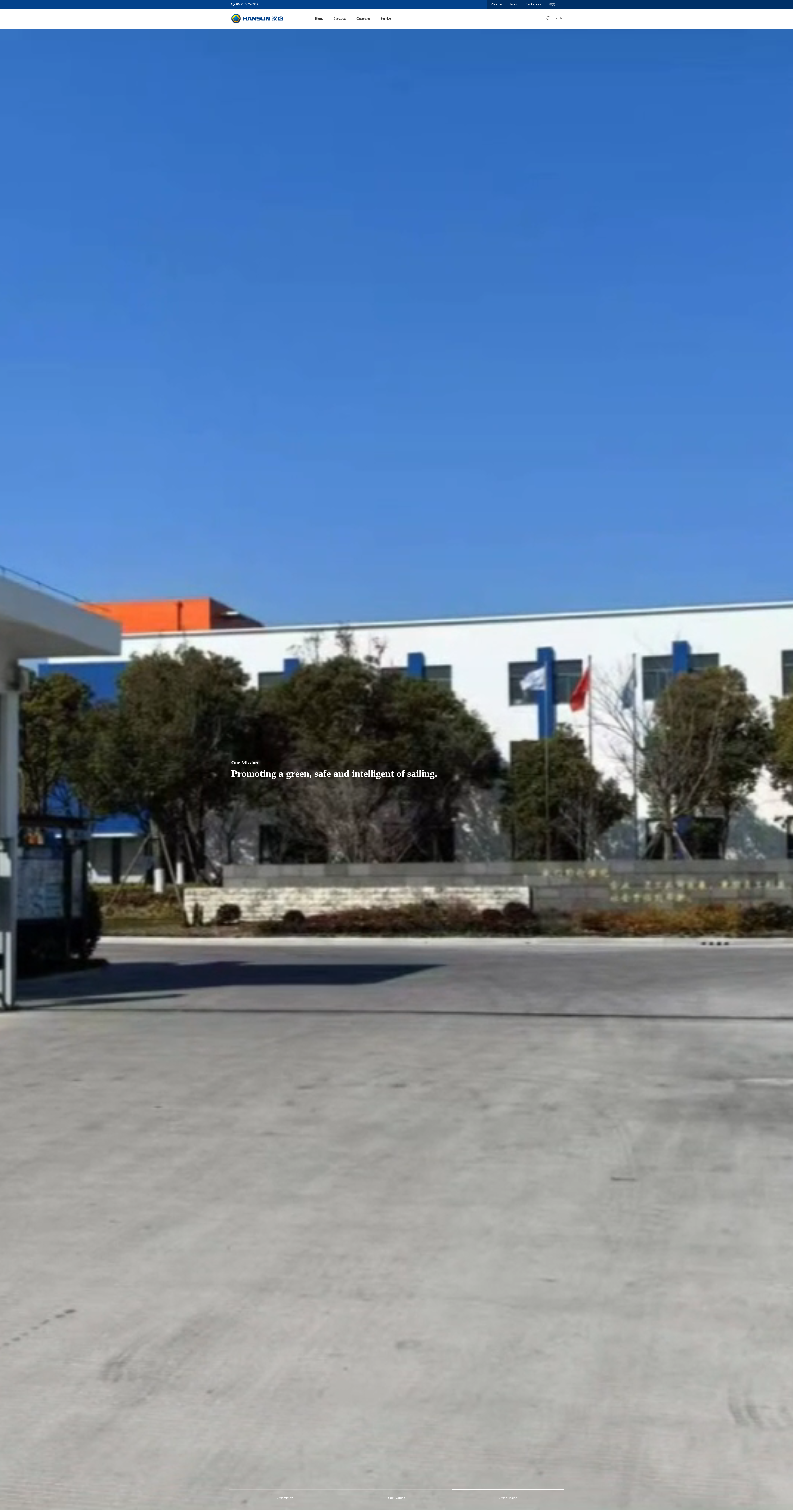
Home (319, 18)
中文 (552, 4)
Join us (514, 4)
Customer (363, 18)
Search (557, 18)
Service (386, 18)
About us (496, 4)
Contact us (532, 4)
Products (340, 18)
